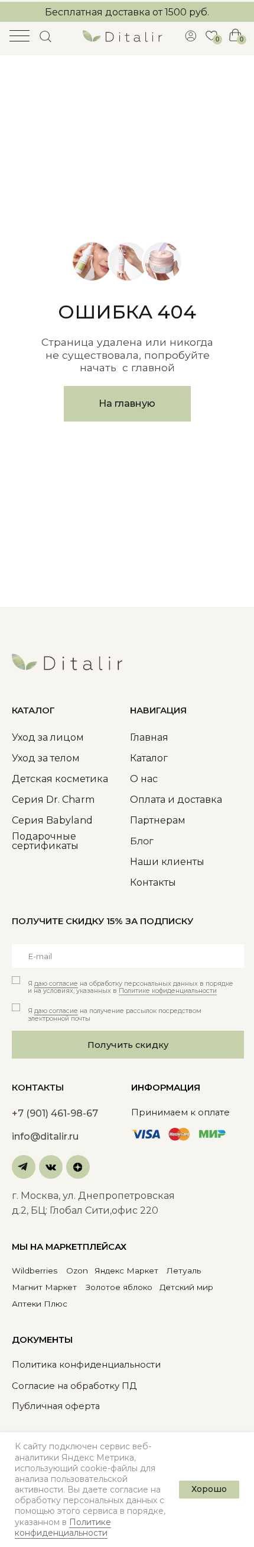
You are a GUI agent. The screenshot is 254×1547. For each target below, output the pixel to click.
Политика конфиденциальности (86, 1364)
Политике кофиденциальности (168, 991)
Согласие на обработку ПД (74, 1386)
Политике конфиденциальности (63, 1527)
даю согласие (56, 984)
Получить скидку (127, 1045)
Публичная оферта (56, 1406)
